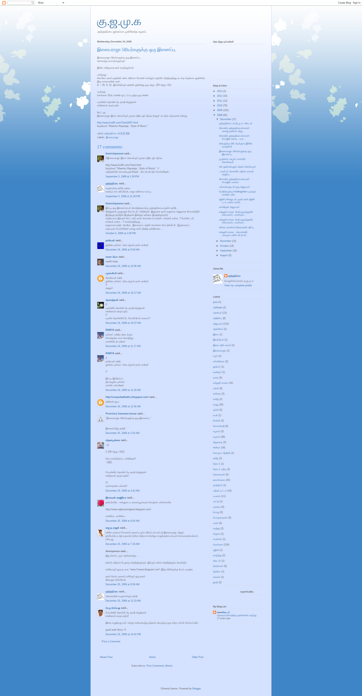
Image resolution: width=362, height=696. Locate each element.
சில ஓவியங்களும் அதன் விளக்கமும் (237, 166)
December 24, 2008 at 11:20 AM (123, 390)
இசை (216, 334)
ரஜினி (216, 550)
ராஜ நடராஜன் (112, 527)
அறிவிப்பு (217, 318)
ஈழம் (215, 356)
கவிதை (217, 393)
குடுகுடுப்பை (111, 133)
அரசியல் (217, 312)
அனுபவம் (217, 323)
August (224, 255)
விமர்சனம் (218, 566)
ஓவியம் (216, 366)
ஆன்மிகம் (218, 329)
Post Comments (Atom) (159, 665)
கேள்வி (216, 420)
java (215, 302)
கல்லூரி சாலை (220, 382)
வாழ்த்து (217, 555)
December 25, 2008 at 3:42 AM (123, 490)
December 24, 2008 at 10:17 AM (123, 292)
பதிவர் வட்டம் (220, 490)
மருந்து (216, 528)
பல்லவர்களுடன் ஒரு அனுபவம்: (234, 186)
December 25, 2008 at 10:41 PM (123, 634)
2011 (220, 100)
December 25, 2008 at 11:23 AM (123, 600)
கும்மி (216, 409)
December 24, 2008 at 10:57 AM (123, 323)
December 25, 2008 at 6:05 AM (123, 520)
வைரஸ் (216, 577)
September (226, 250)
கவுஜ (215, 404)
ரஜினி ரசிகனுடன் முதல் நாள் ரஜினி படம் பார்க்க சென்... (237, 201)
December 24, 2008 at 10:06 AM (123, 266)
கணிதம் (217, 372)
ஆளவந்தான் (112, 300)
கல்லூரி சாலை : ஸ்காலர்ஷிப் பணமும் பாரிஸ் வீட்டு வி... (233, 234)
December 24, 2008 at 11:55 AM (123, 406)
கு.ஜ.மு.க (119, 21)
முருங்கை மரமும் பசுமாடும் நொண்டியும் (232, 160)
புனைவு (217, 506)
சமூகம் (216, 436)
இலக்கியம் (218, 339)
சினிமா (216, 447)
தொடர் (216, 463)
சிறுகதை (217, 442)
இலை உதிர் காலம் (222, 345)
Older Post (198, 657)
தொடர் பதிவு (219, 469)
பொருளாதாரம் (220, 517)
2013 (220, 91)
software (217, 307)
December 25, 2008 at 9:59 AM (123, 584)
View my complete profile (238, 285)
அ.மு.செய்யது (113, 607)
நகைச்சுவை (219, 480)
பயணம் (217, 496)
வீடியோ (217, 571)
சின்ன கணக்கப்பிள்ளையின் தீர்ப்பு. (237, 227)
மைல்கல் (217, 539)
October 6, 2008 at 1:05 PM (121, 233)
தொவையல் (219, 474)
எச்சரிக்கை (219, 361)
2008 (220, 115)
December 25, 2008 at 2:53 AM (123, 433)
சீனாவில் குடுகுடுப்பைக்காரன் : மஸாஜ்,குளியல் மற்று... (235, 129)
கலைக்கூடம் (223, 612)
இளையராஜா (112, 137)
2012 (220, 95)
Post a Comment (111, 641)
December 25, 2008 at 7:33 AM (123, 544)
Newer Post (106, 657)
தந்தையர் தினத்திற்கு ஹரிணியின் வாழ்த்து (236, 615)
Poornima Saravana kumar (121, 413)
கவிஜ (216, 399)
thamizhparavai (114, 153)
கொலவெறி (219, 426)
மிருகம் (216, 533)
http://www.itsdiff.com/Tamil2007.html (117, 122)
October (224, 245)
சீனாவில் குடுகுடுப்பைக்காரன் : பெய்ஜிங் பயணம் (235, 181)
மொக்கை (218, 544)
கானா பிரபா (112, 256)
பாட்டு (216, 501)
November (226, 241)
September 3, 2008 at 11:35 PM (123, 196)
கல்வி (216, 388)
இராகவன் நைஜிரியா (116, 497)
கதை (216, 377)
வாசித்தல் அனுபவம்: (229, 207)
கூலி (215, 415)
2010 (220, 105)
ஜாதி (215, 582)
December (226, 119)
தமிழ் (215, 458)
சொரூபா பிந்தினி (221, 453)
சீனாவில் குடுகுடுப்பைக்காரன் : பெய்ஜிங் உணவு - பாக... (235, 137)
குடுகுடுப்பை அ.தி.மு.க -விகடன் (235, 123)
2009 (220, 110)
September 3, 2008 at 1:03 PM (122, 176)
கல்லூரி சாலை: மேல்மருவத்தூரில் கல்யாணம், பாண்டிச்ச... (236, 213)
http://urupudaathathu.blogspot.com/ (127, 397)
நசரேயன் (110, 240)
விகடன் (217, 560)
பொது (216, 512)
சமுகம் (216, 431)
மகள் (215, 523)
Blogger (197, 688)
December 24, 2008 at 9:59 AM (123, 249)
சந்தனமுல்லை (113, 440)
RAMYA (110, 329)
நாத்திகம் (217, 485)
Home (152, 657)
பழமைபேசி (111, 273)
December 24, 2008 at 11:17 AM (123, 346)
